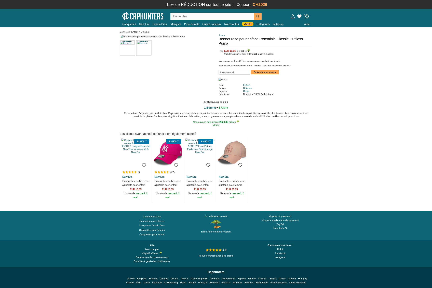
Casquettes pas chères (152, 221)
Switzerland (261, 282)
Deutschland (228, 278)
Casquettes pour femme (152, 230)
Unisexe (145, 31)
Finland (262, 278)
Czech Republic (199, 278)
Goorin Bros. (160, 24)
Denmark (215, 278)
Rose (246, 91)
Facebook (280, 253)
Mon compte (152, 249)
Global (282, 278)
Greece (292, 278)
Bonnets (124, 31)
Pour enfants (191, 24)
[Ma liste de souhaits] (299, 16)
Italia (138, 282)
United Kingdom (278, 282)
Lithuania (157, 282)
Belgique (141, 278)
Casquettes (129, 24)
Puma (222, 35)
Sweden (248, 282)
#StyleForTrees (150, 253)
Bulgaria (153, 278)
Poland (192, 282)
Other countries (297, 282)
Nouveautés (231, 24)
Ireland (130, 282)
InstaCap (278, 24)
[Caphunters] (151, 16)
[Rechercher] (258, 16)
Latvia (146, 282)
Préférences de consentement (152, 257)
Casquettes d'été (152, 216)
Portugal (202, 282)
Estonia (252, 278)
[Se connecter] (293, 16)
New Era (144, 24)
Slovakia (226, 282)
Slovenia (237, 282)
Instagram (280, 257)
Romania (214, 282)
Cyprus (184, 278)
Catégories (263, 24)
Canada (164, 278)
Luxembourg (171, 282)
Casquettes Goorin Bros (152, 225)
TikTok (280, 249)
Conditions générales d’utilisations (152, 261)
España (242, 278)
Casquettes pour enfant (152, 234)
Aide (307, 24)
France (272, 278)
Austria (131, 278)
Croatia (174, 278)
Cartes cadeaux (211, 24)
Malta (183, 282)
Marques (176, 24)
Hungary (302, 278)
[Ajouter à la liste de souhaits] (144, 165)
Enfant (134, 31)
